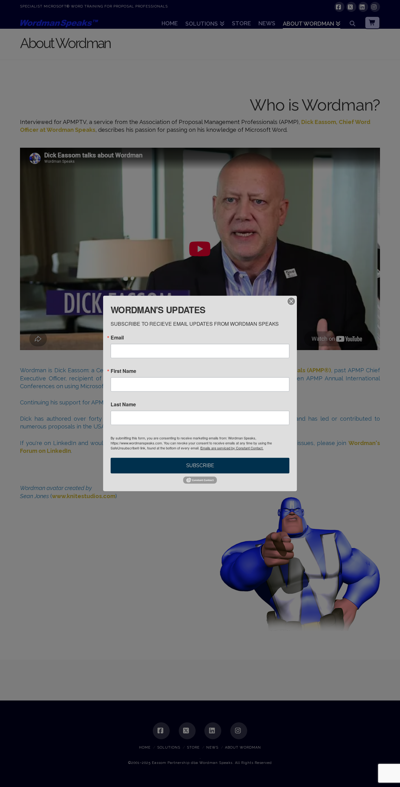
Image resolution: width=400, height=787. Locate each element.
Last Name (123, 404)
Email (117, 337)
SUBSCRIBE (200, 465)
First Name (123, 371)
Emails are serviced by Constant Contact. (231, 447)
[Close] (291, 301)
